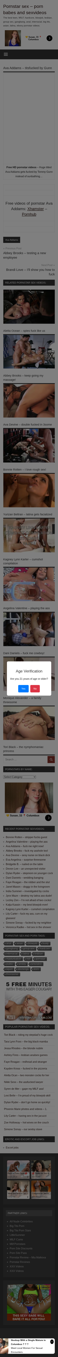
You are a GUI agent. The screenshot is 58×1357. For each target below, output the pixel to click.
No (35, 688)
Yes (23, 688)
